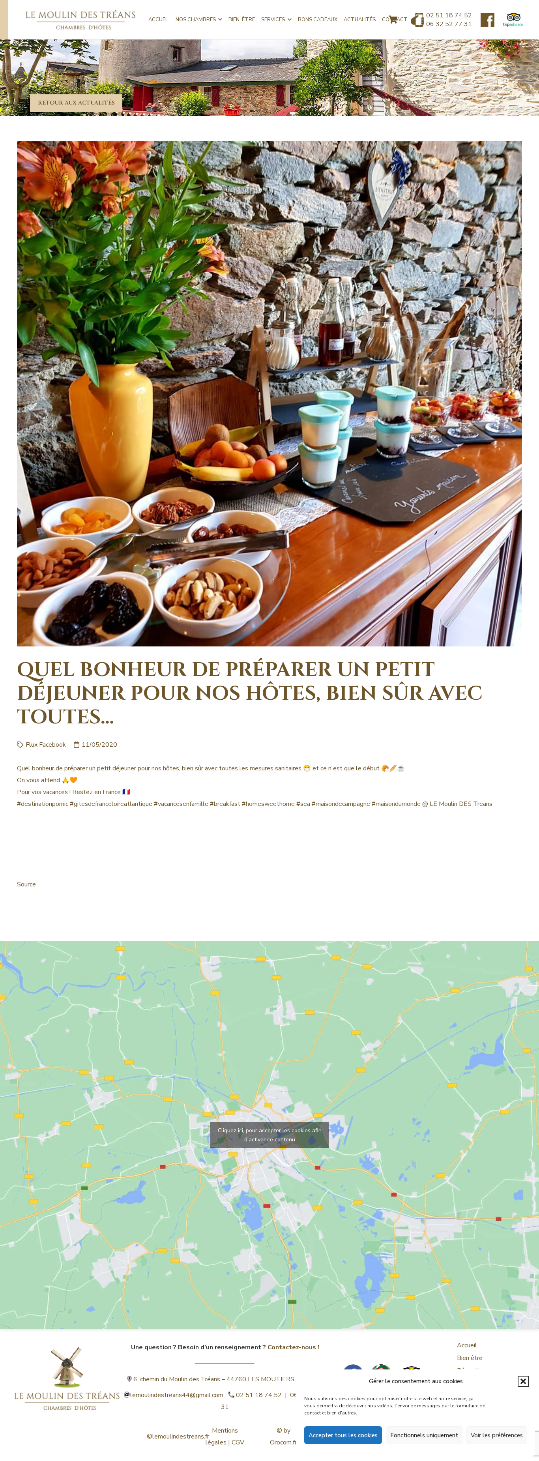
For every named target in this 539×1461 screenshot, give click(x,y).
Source (26, 884)
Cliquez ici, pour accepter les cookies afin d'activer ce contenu (270, 1135)
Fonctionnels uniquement (424, 1435)
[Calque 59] (513, 20)
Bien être (470, 1358)
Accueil (467, 1345)
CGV (238, 1442)
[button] (523, 1381)
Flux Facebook (46, 744)
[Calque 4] (67, 1367)
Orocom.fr (283, 1442)
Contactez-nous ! (293, 1347)
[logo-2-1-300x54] (80, 20)
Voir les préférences (497, 1435)
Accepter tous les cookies (343, 1435)
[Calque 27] (487, 20)
